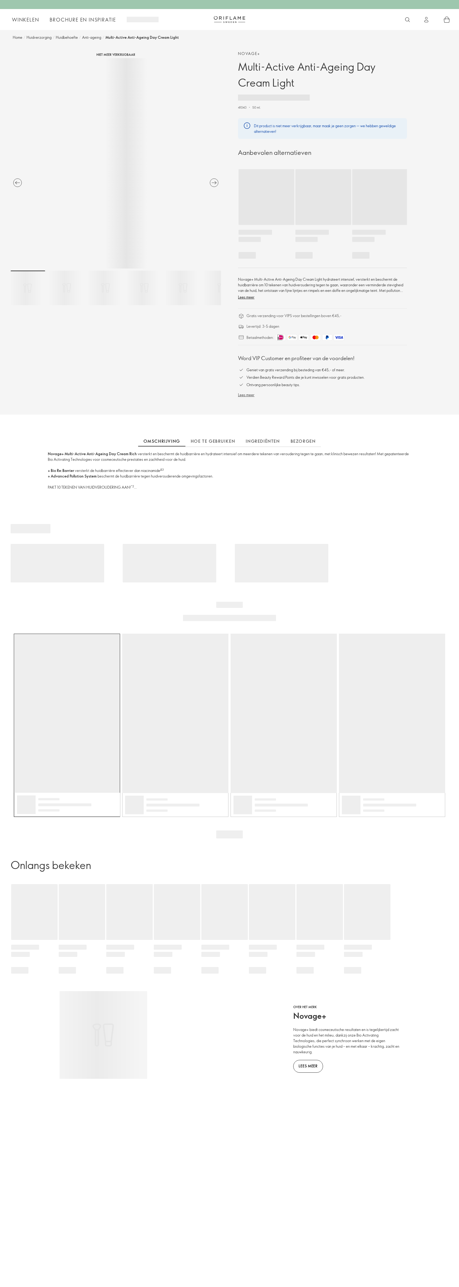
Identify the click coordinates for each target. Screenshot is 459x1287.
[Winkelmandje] (446, 19)
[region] (116, 163)
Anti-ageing (91, 37)
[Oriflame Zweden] (229, 19)
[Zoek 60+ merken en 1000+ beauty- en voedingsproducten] (407, 20)
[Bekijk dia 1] (28, 288)
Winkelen (25, 19)
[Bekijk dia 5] (183, 288)
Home (17, 37)
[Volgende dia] (214, 182)
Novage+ (249, 53)
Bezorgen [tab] (303, 441)
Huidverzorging (39, 37)
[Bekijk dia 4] (144, 288)
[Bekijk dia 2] (66, 288)
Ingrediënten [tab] (263, 441)
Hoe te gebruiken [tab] (213, 441)
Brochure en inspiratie (83, 19)
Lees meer (246, 297)
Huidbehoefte (67, 37)
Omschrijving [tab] (161, 441)
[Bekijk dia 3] (105, 288)
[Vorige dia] (17, 182)
